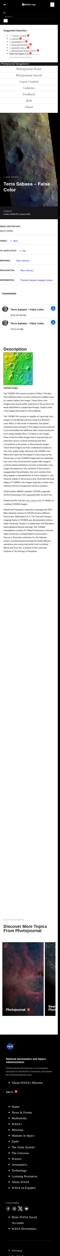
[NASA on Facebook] (8, 1208)
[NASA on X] (20, 1208)
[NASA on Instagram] (14, 1208)
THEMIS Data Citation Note (29, 500)
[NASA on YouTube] (26, 1208)
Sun (24, 250)
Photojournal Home (29, 69)
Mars (15, 241)
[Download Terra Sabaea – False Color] (53, 310)
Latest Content (29, 81)
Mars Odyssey (23, 260)
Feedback (29, 94)
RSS (29, 100)
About (29, 107)
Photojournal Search (29, 75)
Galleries (29, 88)
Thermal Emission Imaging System (36, 280)
